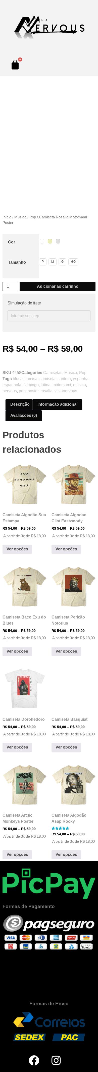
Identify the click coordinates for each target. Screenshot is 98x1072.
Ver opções (17, 549)
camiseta (47, 379)
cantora (64, 379)
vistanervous (66, 391)
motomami (62, 385)
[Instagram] (56, 1060)
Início (7, 217)
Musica (20, 217)
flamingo (31, 385)
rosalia (46, 391)
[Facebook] (33, 1060)
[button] (5, 198)
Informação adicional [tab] (57, 404)
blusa (18, 379)
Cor (11, 242)
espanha (80, 379)
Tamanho (17, 262)
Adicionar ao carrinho (57, 286)
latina (46, 385)
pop (22, 391)
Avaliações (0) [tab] (23, 415)
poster (33, 391)
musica (79, 385)
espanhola (12, 385)
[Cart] (15, 64)
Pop (32, 217)
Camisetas (52, 372)
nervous (10, 391)
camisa (31, 379)
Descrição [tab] (20, 404)
